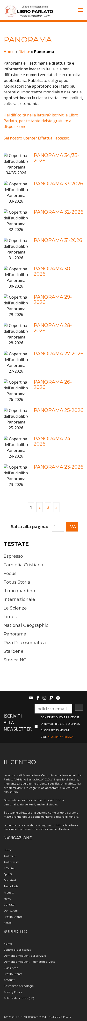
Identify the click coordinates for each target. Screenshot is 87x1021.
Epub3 (8, 874)
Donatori (10, 880)
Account (9, 980)
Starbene (13, 651)
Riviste (24, 51)
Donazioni (11, 910)
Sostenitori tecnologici (19, 986)
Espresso (13, 556)
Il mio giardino (19, 590)
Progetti (9, 892)
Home (9, 51)
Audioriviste (12, 862)
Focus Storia (17, 582)
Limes (10, 616)
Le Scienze (15, 608)
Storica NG (15, 660)
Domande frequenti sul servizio (25, 955)
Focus (10, 573)
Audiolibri (10, 856)
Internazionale (19, 599)
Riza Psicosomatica (25, 642)
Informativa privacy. (60, 736)
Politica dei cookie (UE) (19, 998)
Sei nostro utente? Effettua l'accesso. (37, 138)
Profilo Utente (13, 916)
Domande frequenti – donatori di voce (29, 961)
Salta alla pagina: (29, 526)
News (7, 898)
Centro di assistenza (17, 949)
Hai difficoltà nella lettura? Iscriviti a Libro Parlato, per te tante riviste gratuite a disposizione (41, 120)
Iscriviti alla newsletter (18, 722)
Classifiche (11, 968)
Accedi (8, 922)
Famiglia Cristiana (23, 565)
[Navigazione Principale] (80, 10)
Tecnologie (11, 886)
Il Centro (9, 868)
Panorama (15, 634)
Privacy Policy (13, 992)
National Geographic (26, 625)
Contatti (9, 904)
